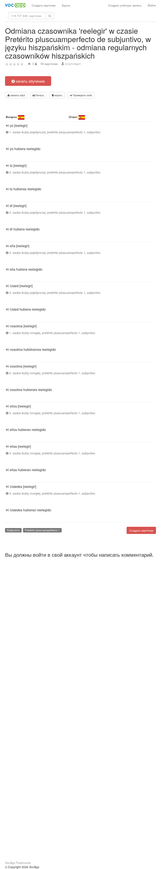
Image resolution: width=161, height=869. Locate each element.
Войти (152, 5)
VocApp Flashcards (18, 863)
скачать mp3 (17, 95)
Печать (39, 95)
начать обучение (30, 81)
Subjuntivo (13, 530)
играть (58, 95)
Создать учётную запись (125, 5)
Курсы (66, 5)
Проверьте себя (82, 95)
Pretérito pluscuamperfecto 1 (42, 530)
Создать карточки (44, 5)
